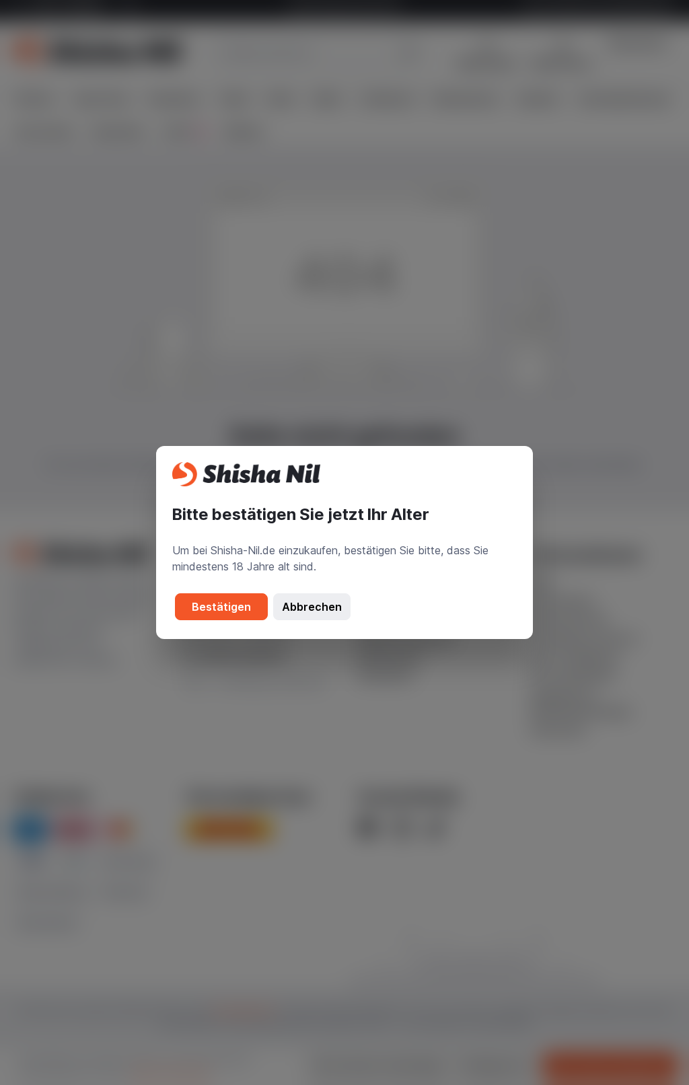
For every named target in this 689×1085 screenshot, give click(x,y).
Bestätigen (221, 606)
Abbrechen (312, 606)
